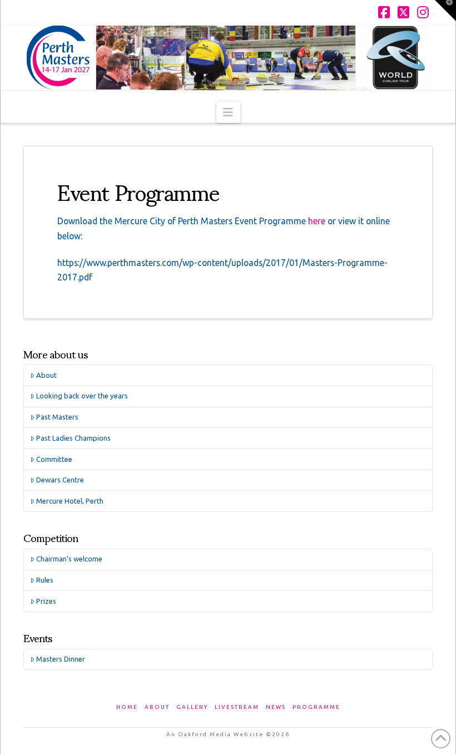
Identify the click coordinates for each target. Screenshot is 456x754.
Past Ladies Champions (73, 438)
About (46, 375)
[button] (228, 112)
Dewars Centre (60, 480)
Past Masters (57, 417)
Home (127, 707)
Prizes (46, 601)
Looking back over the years (82, 396)
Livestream (237, 707)
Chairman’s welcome (69, 559)
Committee (54, 459)
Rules (44, 580)
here (318, 221)
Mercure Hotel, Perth (69, 501)
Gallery (192, 707)
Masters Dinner (60, 659)
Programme (316, 707)
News (276, 707)
